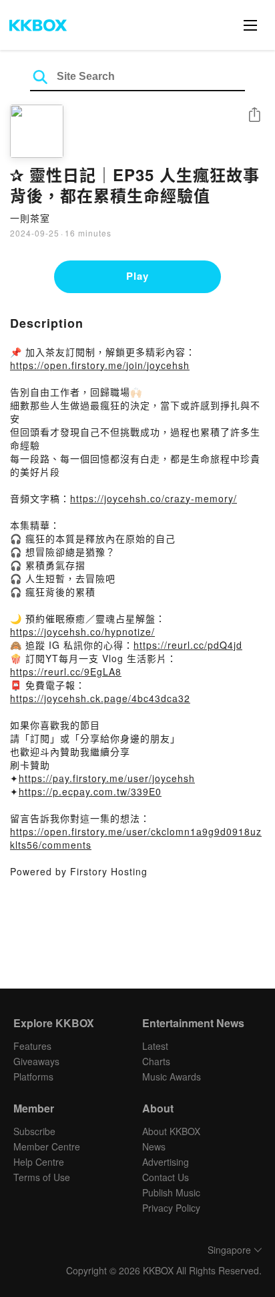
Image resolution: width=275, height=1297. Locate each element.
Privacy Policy (171, 1207)
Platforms (33, 1076)
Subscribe (34, 1131)
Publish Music (171, 1192)
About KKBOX (171, 1131)
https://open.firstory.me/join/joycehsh (100, 365)
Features (32, 1046)
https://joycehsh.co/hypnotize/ (82, 631)
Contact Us (165, 1177)
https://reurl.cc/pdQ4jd (187, 644)
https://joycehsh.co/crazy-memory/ (153, 498)
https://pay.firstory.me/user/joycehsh (107, 778)
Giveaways (36, 1061)
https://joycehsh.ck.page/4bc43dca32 (100, 698)
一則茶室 (30, 217)
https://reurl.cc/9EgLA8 (65, 671)
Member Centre (46, 1146)
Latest (155, 1046)
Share (254, 115)
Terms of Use (41, 1177)
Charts (156, 1061)
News (154, 1146)
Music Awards (171, 1076)
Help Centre (38, 1161)
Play (137, 275)
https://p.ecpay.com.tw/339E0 (90, 791)
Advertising (165, 1161)
